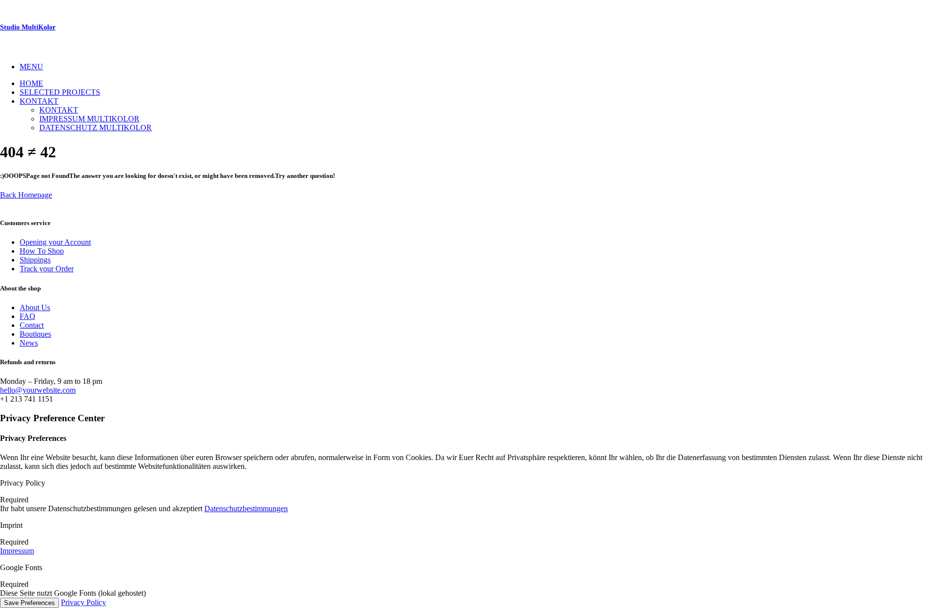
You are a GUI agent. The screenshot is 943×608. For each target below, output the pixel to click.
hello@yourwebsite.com (38, 390)
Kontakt (39, 101)
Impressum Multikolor (89, 119)
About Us (35, 307)
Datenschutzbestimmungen (246, 508)
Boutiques (35, 334)
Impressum (17, 551)
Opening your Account (55, 242)
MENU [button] (31, 66)
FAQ (27, 316)
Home (31, 83)
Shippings (35, 260)
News (29, 343)
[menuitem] (481, 66)
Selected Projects (60, 92)
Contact (32, 325)
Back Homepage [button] (26, 195)
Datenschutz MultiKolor (95, 127)
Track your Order (47, 268)
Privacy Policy (83, 602)
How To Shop (42, 251)
